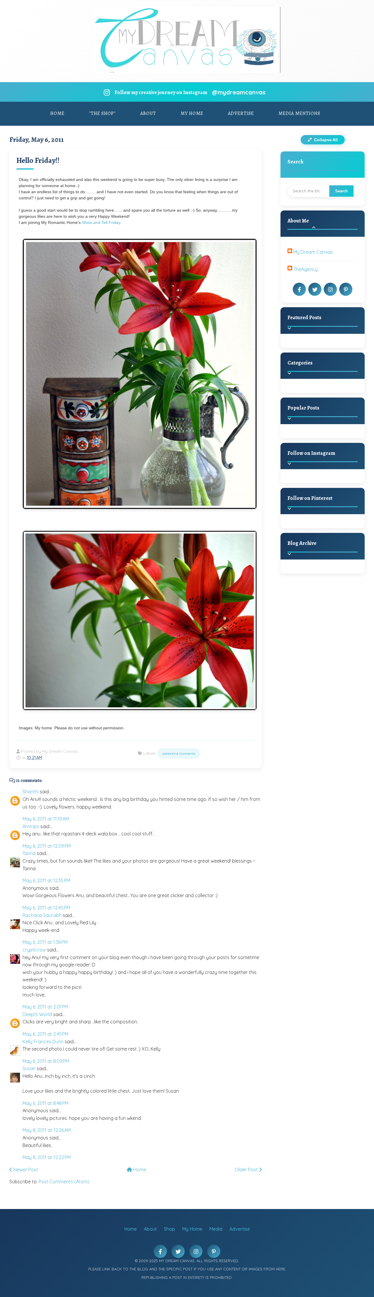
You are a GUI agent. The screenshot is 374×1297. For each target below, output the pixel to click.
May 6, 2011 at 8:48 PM (45, 1103)
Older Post (247, 1169)
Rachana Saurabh (42, 915)
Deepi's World (37, 1014)
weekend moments (178, 753)
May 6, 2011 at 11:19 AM (45, 819)
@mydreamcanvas (239, 92)
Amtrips (30, 826)
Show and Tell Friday (101, 222)
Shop (169, 1229)
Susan (29, 1068)
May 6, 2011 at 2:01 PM (45, 1007)
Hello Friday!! (38, 160)
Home (57, 113)
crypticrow (34, 950)
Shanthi (30, 792)
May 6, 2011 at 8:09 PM (45, 1061)
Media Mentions (299, 113)
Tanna (29, 853)
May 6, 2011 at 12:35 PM (46, 880)
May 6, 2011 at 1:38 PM (44, 942)
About (148, 113)
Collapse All (325, 139)
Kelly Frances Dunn (42, 1041)
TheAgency (305, 269)
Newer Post (25, 1169)
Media (215, 1229)
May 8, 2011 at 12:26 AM (46, 1130)
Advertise (241, 113)
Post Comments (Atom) (64, 1181)
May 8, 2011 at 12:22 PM (46, 1157)
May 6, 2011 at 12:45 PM (46, 908)
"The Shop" (102, 113)
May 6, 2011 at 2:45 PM (45, 1034)
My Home (192, 113)
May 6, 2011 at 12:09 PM (46, 846)
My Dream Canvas (313, 252)
